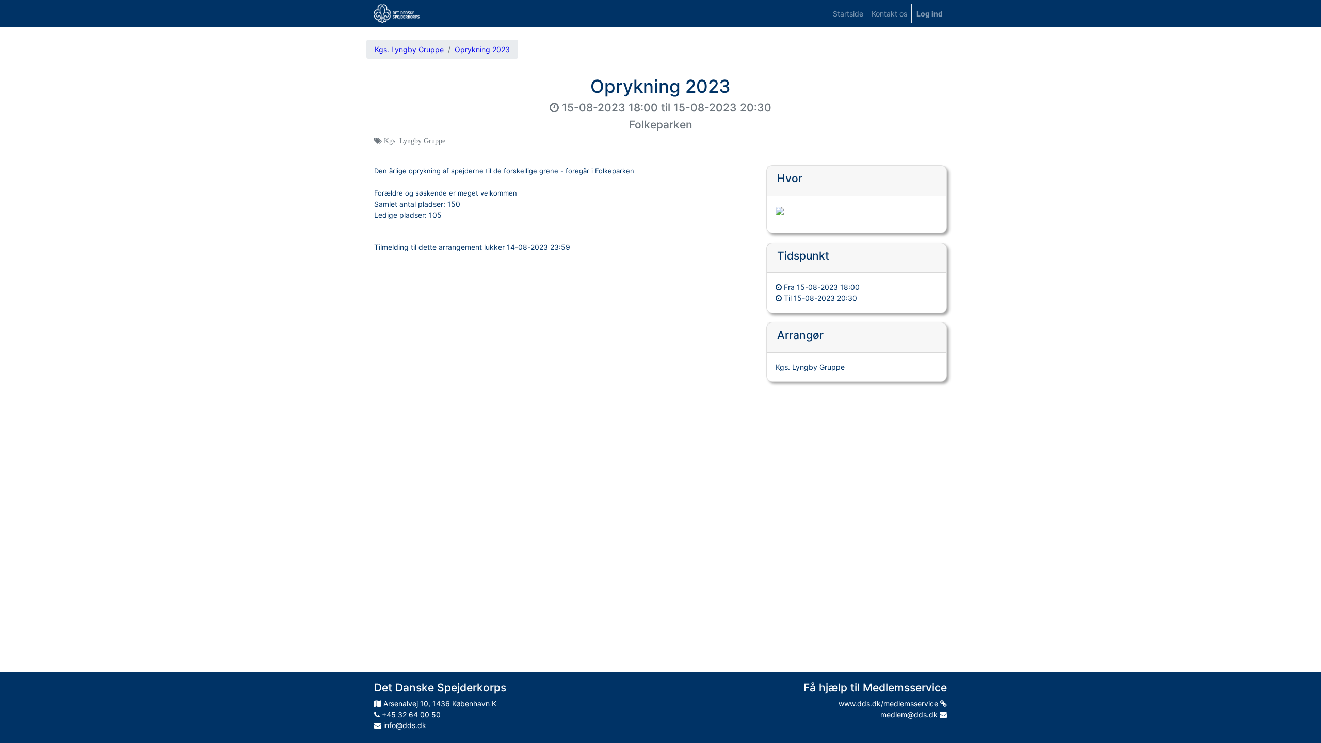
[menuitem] (848, 13)
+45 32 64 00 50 (410, 714)
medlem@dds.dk (910, 714)
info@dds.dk (403, 725)
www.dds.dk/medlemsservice (889, 703)
